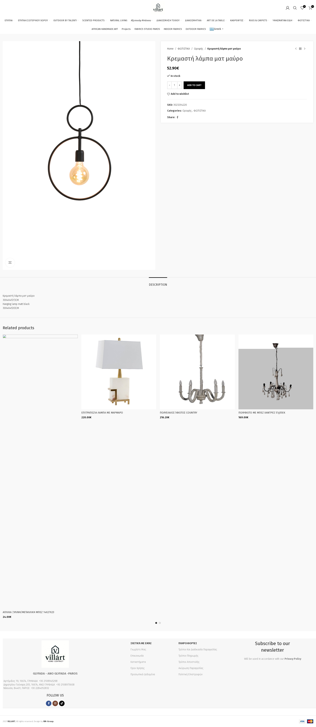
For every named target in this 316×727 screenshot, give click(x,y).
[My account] (287, 8)
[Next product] (304, 49)
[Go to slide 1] (156, 623)
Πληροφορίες (187, 643)
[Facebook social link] (177, 117)
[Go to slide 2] (160, 623)
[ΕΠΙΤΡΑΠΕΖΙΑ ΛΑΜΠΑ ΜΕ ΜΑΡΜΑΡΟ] (118, 372)
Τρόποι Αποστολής (189, 662)
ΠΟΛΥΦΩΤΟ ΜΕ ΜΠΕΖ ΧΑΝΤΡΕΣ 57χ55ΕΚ (261, 412)
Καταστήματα (138, 662)
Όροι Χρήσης (138, 668)
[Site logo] (158, 7)
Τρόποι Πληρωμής (188, 655)
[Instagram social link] (55, 703)
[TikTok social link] (62, 703)
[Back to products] (300, 49)
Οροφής (198, 48)
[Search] (295, 8)
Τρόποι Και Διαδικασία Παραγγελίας (197, 649)
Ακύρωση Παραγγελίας (190, 668)
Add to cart (194, 85)
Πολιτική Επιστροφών (190, 674)
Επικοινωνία (137, 655)
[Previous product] (296, 49)
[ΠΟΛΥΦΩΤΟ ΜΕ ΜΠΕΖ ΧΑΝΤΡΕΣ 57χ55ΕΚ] (275, 372)
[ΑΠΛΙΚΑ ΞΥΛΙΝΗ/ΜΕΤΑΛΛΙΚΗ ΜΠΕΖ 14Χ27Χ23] (40, 472)
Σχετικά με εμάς (141, 643)
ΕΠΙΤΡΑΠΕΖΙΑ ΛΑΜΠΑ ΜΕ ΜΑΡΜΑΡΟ (102, 412)
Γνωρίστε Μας (138, 649)
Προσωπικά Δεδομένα (143, 674)
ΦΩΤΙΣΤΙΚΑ (184, 48)
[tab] (158, 282)
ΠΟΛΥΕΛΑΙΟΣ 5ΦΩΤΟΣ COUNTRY (178, 412)
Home (170, 48)
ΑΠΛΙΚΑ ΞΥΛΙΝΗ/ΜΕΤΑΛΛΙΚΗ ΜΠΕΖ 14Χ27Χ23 (28, 612)
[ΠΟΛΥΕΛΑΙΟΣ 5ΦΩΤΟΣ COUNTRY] (197, 372)
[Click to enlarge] (10, 262)
